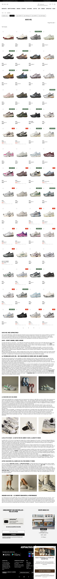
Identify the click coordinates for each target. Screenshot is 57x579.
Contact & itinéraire (6, 563)
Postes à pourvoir (5, 568)
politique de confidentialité (6, 537)
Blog (3, 569)
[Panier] (54, 4)
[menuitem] (8, 23)
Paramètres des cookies (19, 564)
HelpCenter (28, 562)
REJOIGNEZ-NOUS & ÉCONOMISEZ (45, 571)
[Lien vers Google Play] (16, 554)
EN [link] (2, 4)
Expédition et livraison (30, 565)
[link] (50, 4)
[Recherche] (38, 4)
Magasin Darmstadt (6, 565)
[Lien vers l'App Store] (6, 554)
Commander (28, 563)
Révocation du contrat (24, 572)
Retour (27, 567)
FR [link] (7, 4)
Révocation (17, 563)
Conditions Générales (19, 562)
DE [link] (4, 4)
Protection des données (19, 565)
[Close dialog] (54, 547)
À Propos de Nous (5, 562)
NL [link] (5, 4)
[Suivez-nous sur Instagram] (19, 576)
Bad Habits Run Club (6, 567)
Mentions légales (18, 567)
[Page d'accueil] (28, 546)
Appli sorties (28, 568)
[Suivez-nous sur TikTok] (24, 576)
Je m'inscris (13, 534)
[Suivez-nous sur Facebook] (28, 576)
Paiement (28, 564)
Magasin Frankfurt (5, 564)
